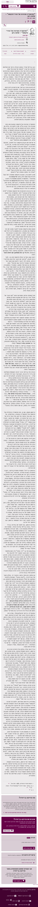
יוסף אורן (22, 9)
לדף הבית (35, 884)
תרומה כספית (14, 6)
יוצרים (28, 9)
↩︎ (9, 783)
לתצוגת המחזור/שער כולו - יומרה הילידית (18, 52)
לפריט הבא (5, 52)
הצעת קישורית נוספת (28, 862)
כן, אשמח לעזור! (18, 881)
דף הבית (34, 9)
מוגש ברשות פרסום (19, 40)
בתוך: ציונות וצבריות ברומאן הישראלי (18, 37)
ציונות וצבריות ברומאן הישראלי (10, 9)
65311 (7, 1)
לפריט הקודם (33, 52)
